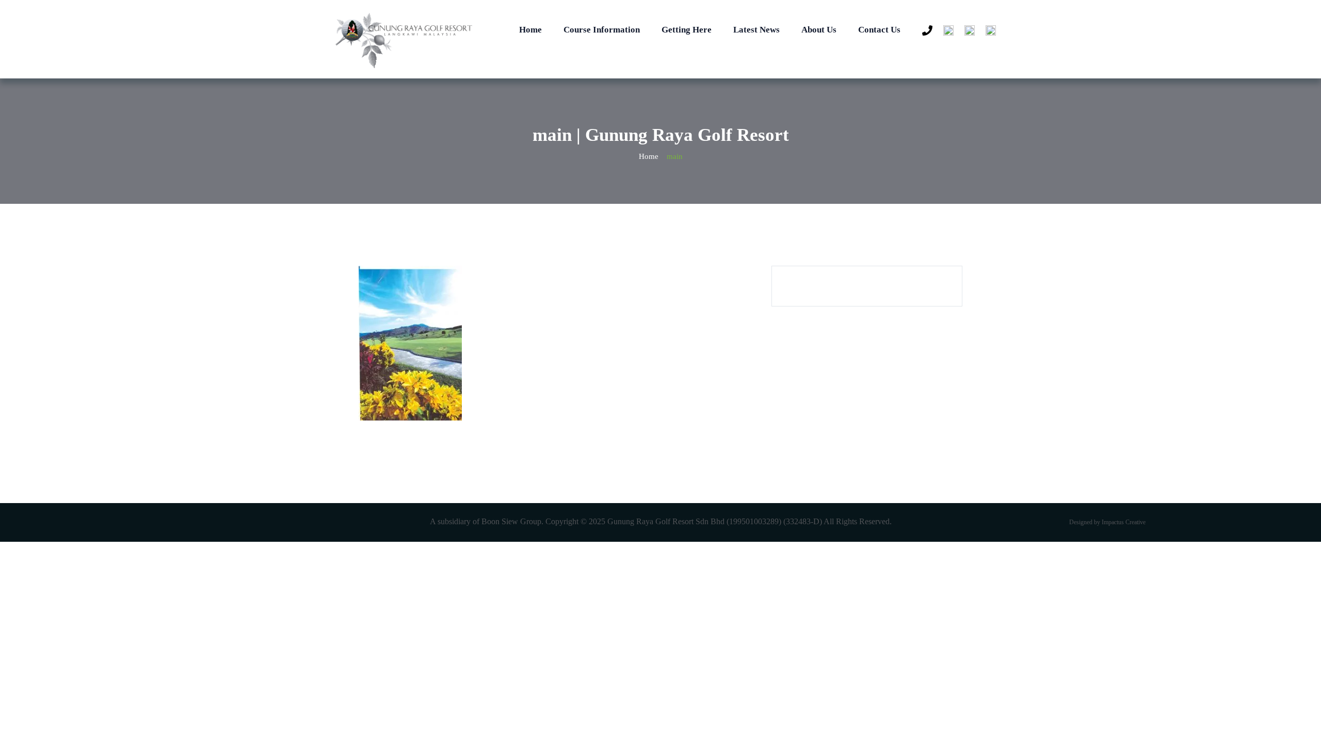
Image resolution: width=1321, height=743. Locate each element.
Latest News (756, 30)
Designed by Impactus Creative (1107, 522)
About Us (818, 30)
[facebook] (967, 31)
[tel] (924, 31)
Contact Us (879, 30)
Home (530, 30)
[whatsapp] (946, 31)
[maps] (988, 31)
